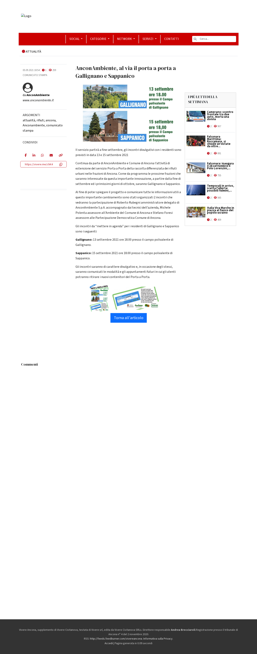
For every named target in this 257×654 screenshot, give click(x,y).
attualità (29, 120)
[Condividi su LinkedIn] (34, 155)
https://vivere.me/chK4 (39, 164)
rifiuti (40, 120)
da (36, 95)
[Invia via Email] (51, 155)
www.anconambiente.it (38, 100)
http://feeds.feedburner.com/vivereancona (116, 639)
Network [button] (125, 39)
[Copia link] (60, 155)
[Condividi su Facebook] (26, 155)
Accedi (109, 643)
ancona (51, 120)
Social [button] (74, 39)
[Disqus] (128, 419)
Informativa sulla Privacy (157, 639)
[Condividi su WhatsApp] (42, 155)
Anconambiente (34, 125)
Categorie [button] (98, 39)
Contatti (171, 39)
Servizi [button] (148, 39)
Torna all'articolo (128, 318)
